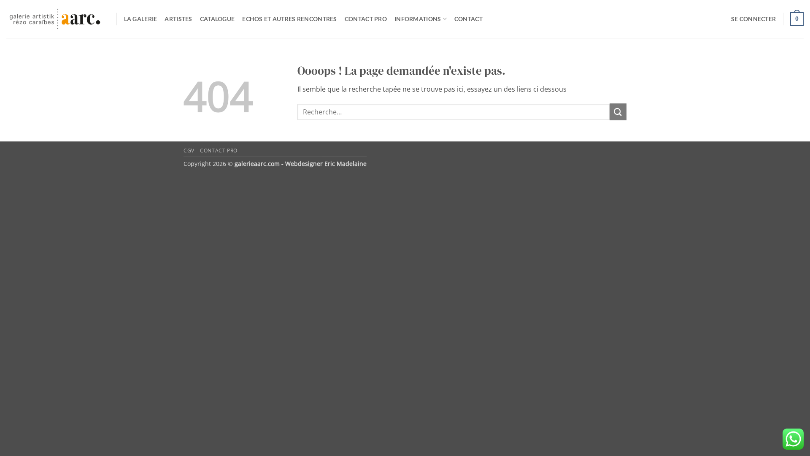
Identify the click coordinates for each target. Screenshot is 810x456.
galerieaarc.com (257, 164)
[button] (753, 19)
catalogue (217, 18)
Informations (417, 18)
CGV (189, 150)
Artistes (178, 18)
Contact (468, 18)
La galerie (140, 18)
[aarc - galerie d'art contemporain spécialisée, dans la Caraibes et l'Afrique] (55, 19)
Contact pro (366, 18)
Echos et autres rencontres (289, 18)
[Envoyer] (618, 111)
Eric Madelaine (345, 164)
